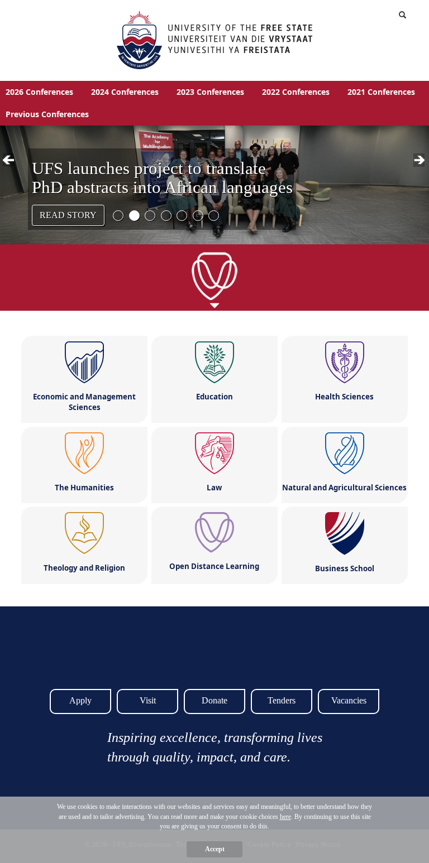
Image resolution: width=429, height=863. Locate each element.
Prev (10, 161)
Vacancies (348, 700)
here (285, 817)
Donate (214, 700)
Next (421, 161)
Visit (148, 700)
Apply (80, 700)
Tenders (281, 700)
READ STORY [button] (68, 215)
